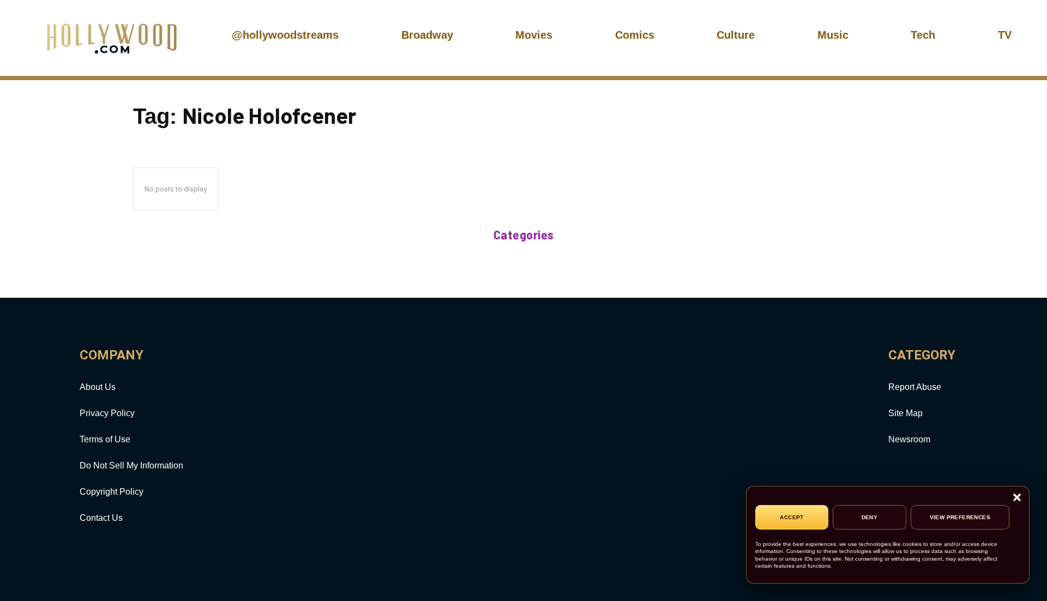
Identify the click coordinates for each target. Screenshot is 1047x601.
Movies (533, 35)
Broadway (427, 35)
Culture (736, 35)
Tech (923, 35)
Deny (870, 517)
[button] (1017, 498)
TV (1005, 35)
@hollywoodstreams (285, 35)
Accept (791, 517)
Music (833, 35)
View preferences (960, 517)
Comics (634, 35)
